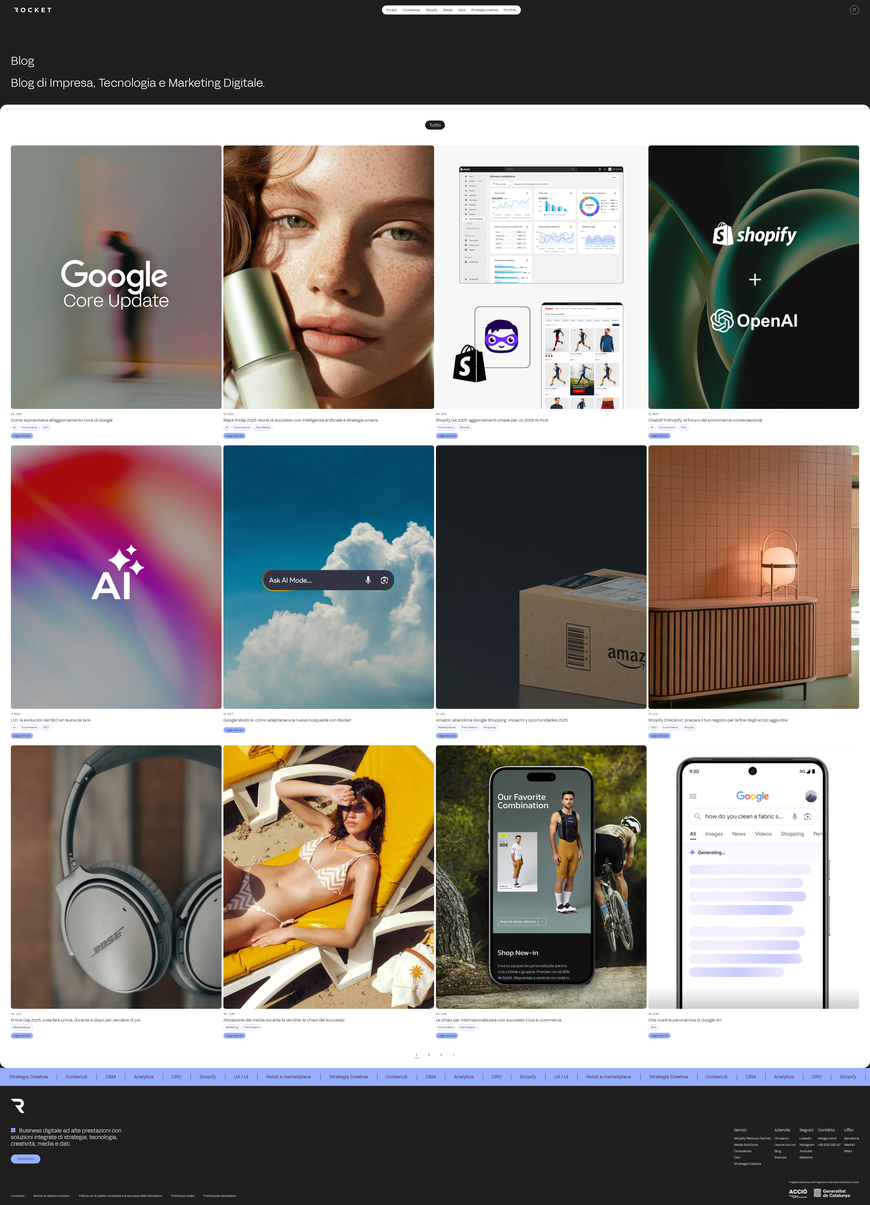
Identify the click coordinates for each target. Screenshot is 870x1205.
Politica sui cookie (182, 1196)
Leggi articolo (22, 436)
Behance (806, 1157)
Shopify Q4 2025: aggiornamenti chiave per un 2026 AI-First (492, 420)
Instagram (807, 1145)
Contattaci (25, 1159)
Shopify (208, 1077)
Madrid (849, 1145)
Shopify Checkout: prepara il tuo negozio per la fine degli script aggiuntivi (718, 720)
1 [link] (416, 1055)
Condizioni (17, 1196)
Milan (848, 1151)
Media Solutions (746, 1145)
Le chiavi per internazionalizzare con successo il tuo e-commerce (499, 1020)
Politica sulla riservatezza (219, 1196)
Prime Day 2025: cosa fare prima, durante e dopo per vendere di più (76, 1020)
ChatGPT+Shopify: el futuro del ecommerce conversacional (705, 420)
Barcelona (851, 1138)
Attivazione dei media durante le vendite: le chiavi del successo (283, 1020)
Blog (777, 1151)
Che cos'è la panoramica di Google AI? (685, 1020)
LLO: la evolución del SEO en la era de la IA (50, 720)
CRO (176, 1077)
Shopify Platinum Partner (752, 1138)
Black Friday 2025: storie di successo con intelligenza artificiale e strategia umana (300, 420)
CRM (111, 1077)
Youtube (806, 1151)
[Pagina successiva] (453, 1055)
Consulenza (742, 1151)
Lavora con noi (785, 1145)
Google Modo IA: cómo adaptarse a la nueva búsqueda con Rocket (287, 720)
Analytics (144, 1077)
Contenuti (76, 1077)
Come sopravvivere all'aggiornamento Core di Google (62, 420)
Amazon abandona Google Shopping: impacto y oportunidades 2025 (502, 720)
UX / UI (241, 1077)
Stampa (780, 1157)
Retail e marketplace (288, 1077)
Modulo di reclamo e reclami (52, 1196)
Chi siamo (781, 1138)
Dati (737, 1157)
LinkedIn (806, 1138)
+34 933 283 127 (829, 1145)
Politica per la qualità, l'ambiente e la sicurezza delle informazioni (120, 1196)
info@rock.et (827, 1138)
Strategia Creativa (28, 1077)
